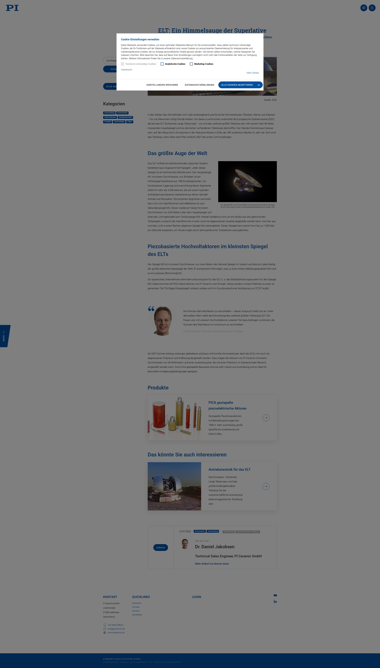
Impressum (126, 69)
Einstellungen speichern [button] (162, 85)
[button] (240, 84)
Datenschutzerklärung (199, 85)
